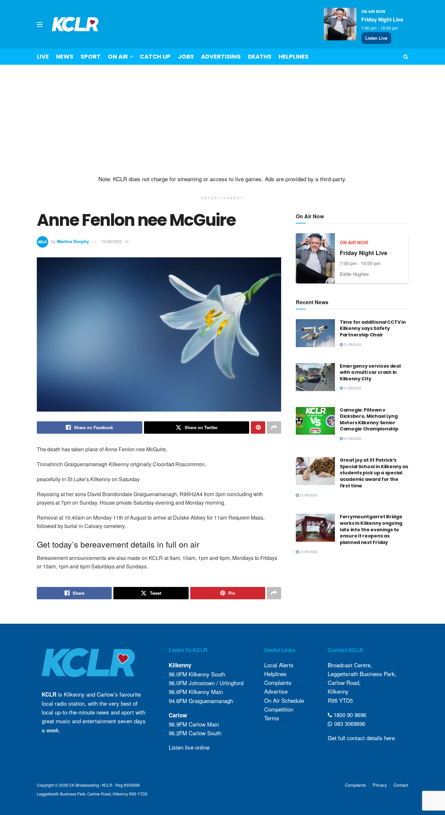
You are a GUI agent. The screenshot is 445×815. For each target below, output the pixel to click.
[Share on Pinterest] (258, 427)
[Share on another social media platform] (274, 427)
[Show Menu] (40, 24)
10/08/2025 (111, 241)
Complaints (278, 682)
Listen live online (189, 747)
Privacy (380, 785)
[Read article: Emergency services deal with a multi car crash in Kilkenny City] (315, 377)
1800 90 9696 (349, 715)
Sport (90, 56)
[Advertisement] (222, 120)
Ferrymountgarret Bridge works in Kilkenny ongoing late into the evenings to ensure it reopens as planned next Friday (371, 529)
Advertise (276, 691)
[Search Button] (405, 56)
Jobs (186, 56)
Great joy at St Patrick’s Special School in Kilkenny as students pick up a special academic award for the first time (374, 473)
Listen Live (376, 38)
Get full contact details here (361, 738)
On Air (118, 56)
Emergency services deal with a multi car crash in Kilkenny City (370, 372)
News (64, 56)
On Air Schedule (284, 700)
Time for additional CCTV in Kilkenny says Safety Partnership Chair (373, 328)
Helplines (294, 56)
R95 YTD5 (340, 700)
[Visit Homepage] (75, 24)
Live (43, 56)
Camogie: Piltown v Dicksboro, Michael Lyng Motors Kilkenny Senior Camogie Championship (369, 419)
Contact (401, 785)
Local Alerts (279, 665)
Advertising (221, 56)
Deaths (259, 56)
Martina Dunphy (73, 241)
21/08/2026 (352, 344)
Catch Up (155, 56)
